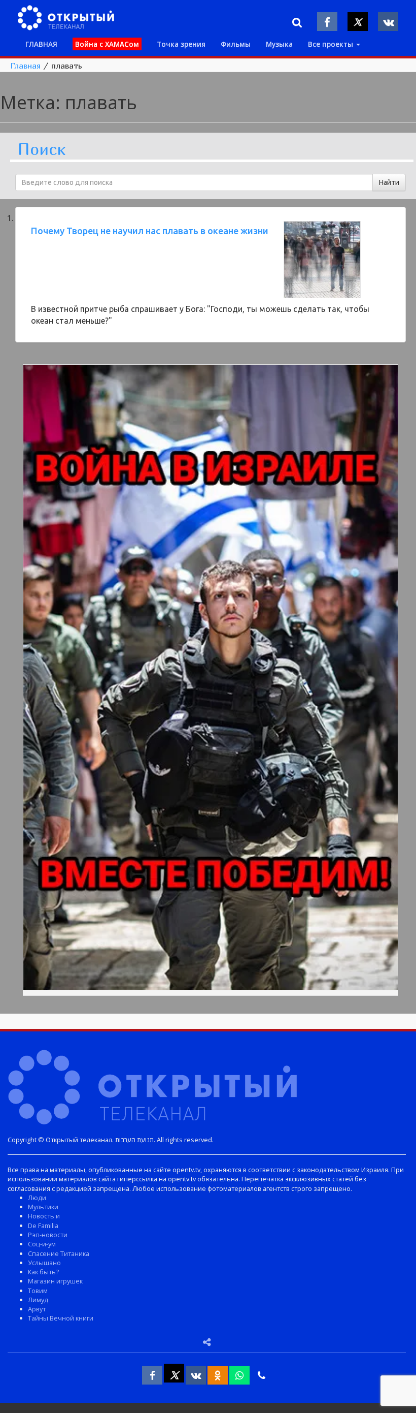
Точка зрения (181, 44)
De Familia (43, 1225)
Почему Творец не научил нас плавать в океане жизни (149, 231)
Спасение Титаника (58, 1253)
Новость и (44, 1215)
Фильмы (236, 44)
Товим (38, 1290)
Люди (37, 1197)
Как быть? (43, 1271)
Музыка (279, 44)
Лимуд (38, 1299)
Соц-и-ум (42, 1243)
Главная (25, 65)
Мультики (43, 1206)
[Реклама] (210, 678)
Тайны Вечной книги (60, 1318)
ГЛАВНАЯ (41, 44)
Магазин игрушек (55, 1280)
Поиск (41, 150)
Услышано (44, 1262)
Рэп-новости (47, 1234)
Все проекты (331, 44)
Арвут (37, 1308)
